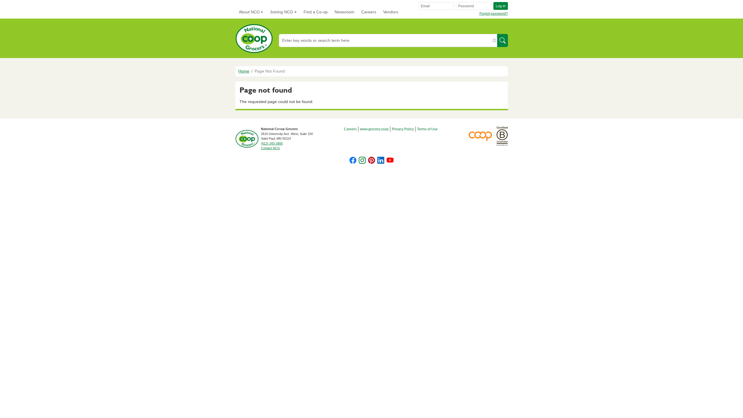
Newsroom (344, 12)
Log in (501, 6)
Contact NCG (270, 148)
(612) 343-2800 (272, 143)
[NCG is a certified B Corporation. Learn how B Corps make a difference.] (502, 136)
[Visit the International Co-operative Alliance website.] (483, 136)
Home (243, 71)
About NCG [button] (249, 12)
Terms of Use (427, 129)
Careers (368, 12)
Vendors (390, 12)
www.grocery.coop (374, 129)
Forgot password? (493, 14)
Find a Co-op (316, 12)
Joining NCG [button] (281, 12)
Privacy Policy (403, 129)
